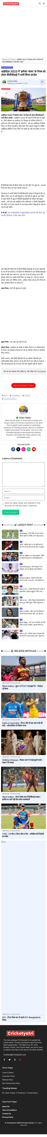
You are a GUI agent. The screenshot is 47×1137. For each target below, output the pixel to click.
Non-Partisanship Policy (11, 1083)
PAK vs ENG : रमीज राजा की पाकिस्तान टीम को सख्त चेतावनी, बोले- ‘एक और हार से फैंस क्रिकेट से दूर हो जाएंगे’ (32, 613)
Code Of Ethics (7, 1073)
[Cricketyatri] (11, 3)
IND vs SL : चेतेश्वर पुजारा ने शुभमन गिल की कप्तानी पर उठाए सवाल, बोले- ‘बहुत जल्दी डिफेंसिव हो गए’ (32, 635)
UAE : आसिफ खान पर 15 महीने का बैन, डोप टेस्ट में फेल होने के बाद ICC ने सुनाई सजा (31, 546)
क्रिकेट (10, 67)
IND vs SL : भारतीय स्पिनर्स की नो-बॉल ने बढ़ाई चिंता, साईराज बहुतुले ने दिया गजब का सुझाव (32, 591)
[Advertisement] (23, 33)
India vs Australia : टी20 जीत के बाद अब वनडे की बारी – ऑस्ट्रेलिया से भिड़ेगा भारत (22, 724)
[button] (40, 3)
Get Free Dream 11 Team (23, 385)
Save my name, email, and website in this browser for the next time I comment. (22, 504)
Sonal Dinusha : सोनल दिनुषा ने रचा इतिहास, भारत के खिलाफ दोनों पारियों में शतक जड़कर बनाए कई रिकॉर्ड (31, 569)
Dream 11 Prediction (17, 1093)
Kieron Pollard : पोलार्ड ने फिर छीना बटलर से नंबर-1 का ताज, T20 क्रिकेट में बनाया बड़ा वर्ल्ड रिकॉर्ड (32, 580)
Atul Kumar (6, 683)
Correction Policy (8, 1076)
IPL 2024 (5, 1093)
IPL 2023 (11, 59)
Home (4, 59)
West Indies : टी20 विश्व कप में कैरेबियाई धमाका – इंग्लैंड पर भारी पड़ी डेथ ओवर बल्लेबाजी (21, 798)
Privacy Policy (29, 1128)
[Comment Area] (42, 82)
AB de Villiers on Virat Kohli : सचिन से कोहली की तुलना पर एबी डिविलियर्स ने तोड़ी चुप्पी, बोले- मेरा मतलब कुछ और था (32, 558)
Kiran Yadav (13, 81)
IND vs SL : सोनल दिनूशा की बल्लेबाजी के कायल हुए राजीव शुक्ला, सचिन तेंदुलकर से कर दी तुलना (32, 602)
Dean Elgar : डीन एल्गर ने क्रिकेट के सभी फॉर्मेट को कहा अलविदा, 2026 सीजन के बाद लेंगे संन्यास (32, 624)
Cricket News (32, 1093)
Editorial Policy (7, 1080)
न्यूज (21, 530)
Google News (17, 1128)
